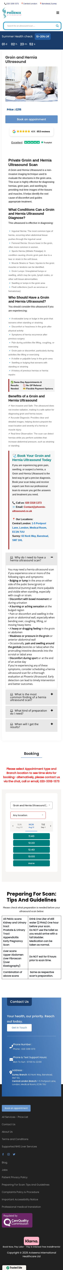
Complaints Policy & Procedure (20, 1192)
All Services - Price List (15, 1117)
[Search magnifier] (57, 26)
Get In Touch (19, 1027)
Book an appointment (16, 1108)
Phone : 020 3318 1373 (24, 1048)
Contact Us (19, 1002)
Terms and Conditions (15, 1139)
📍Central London (29, 3)
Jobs (4, 1170)
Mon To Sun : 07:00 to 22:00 (27, 1061)
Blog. (5, 1162)
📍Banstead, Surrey (48, 3)
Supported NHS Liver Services (19, 1146)
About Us (7, 1132)
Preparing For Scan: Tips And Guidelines (25, 1184)
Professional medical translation (21, 1207)
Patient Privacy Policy (15, 1177)
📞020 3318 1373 (11, 3)
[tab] (31, 559)
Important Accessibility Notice (20, 1199)
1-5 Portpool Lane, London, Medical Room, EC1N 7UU (29, 527)
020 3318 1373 (33, 502)
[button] (31, 131)
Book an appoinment (31, 119)
